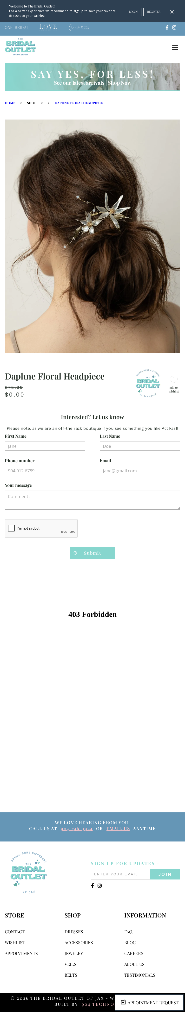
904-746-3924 (77, 828)
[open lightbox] (92, 236)
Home (10, 103)
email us (118, 828)
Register (153, 11)
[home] (20, 47)
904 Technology (105, 1004)
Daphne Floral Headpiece (79, 103)
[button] (175, 48)
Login (133, 11)
